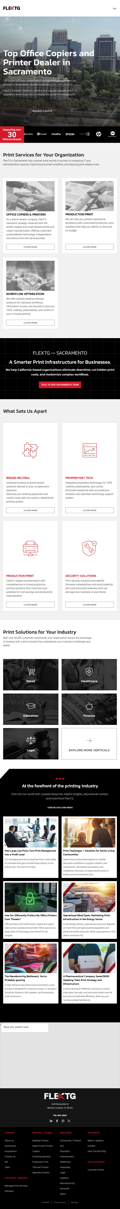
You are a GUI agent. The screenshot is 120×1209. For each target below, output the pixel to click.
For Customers (96, 1162)
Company (10, 1132)
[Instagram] (63, 1121)
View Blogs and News (60, 807)
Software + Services (16, 1178)
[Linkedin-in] (51, 1121)
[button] (114, 8)
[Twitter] (69, 1121)
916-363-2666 (60, 1115)
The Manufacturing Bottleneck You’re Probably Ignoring (26, 978)
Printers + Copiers (42, 1132)
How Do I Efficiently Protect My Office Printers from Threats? (31, 917)
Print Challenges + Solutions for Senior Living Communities (89, 852)
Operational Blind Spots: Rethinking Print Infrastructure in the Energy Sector (86, 917)
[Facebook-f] (57, 1121)
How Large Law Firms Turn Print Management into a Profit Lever (30, 852)
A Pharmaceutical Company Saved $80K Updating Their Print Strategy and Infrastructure (86, 980)
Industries (66, 1132)
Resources (94, 1132)
